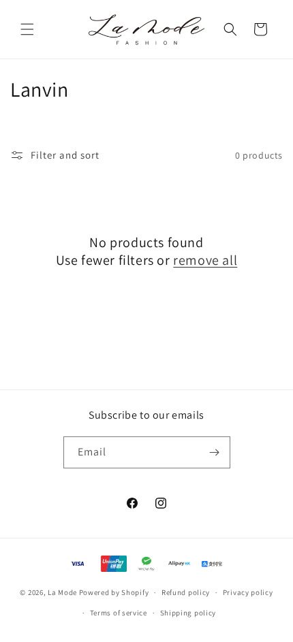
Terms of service (118, 612)
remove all (205, 260)
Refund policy (185, 592)
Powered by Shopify (114, 592)
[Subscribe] (215, 452)
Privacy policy (248, 592)
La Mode (62, 592)
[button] (27, 29)
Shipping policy (188, 612)
